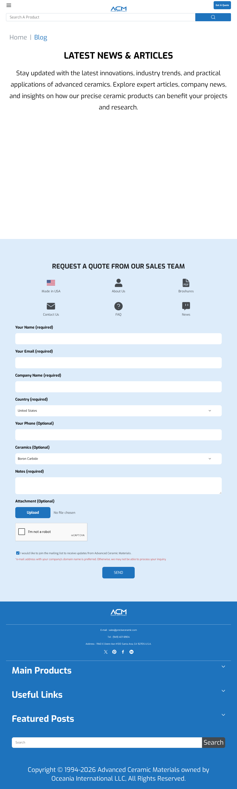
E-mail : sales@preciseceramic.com (118, 630)
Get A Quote (222, 5)
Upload (33, 512)
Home (18, 37)
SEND (118, 572)
